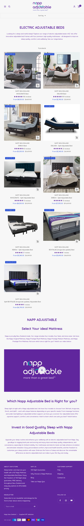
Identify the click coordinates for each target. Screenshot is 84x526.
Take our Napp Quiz (38, 482)
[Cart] (79, 7)
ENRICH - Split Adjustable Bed (61, 198)
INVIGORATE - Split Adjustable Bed (22, 198)
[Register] (34, 506)
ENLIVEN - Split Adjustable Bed (61, 146)
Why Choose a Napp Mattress (41, 474)
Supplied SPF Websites (26, 514)
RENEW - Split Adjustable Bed (22, 250)
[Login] (74, 6)
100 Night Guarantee (38, 470)
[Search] (9, 6)
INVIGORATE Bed (22, 94)
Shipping (60, 474)
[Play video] (42, 370)
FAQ (58, 470)
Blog (32, 478)
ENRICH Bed (22, 146)
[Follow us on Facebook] (60, 500)
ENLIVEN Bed (61, 94)
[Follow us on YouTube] (71, 500)
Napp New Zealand (22, 91)
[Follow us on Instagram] (66, 500)
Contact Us (61, 478)
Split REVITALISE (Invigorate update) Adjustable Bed (22, 302)
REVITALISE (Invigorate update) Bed (61, 250)
